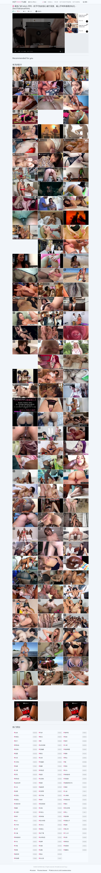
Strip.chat (81, 20)
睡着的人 (50, 2)
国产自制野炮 (76, 2)
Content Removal (42, 870)
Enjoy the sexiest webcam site (83, 16)
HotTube (19, 1)
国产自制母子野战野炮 (65, 2)
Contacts (33, 870)
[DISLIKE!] (18, 11)
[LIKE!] (13, 11)
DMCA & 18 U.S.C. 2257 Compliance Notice (60, 870)
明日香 (56, 2)
